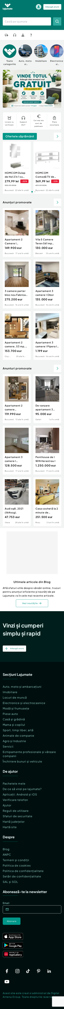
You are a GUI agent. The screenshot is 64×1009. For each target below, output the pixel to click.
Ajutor (7, 805)
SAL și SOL (10, 882)
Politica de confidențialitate (23, 871)
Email (6, 902)
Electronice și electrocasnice (24, 703)
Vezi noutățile (30, 603)
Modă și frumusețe (16, 708)
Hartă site (10, 827)
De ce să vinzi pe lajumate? (22, 789)
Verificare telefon (15, 800)
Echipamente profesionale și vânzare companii (29, 754)
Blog (6, 849)
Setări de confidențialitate (22, 876)
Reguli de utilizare (16, 810)
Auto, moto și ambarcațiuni (22, 686)
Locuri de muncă (15, 697)
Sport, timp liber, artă (18, 730)
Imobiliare (10, 692)
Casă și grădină (14, 719)
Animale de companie (18, 735)
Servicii (8, 746)
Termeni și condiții (16, 860)
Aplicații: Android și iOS (20, 794)
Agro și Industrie (14, 741)
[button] (44, 104)
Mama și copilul (14, 724)
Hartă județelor (14, 821)
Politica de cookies (17, 865)
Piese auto (10, 714)
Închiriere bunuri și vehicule (22, 761)
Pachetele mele (14, 783)
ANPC (7, 854)
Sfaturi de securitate (17, 816)
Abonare (11, 921)
